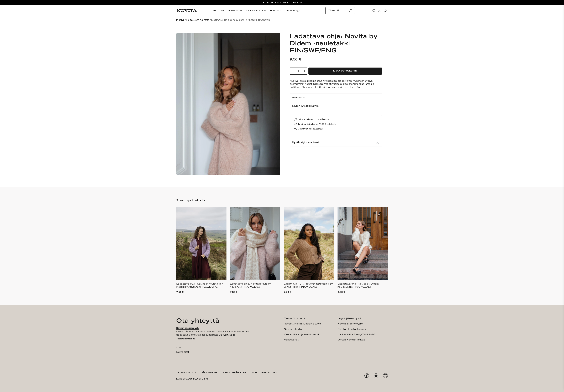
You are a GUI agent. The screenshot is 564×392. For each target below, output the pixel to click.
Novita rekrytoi (293, 329)
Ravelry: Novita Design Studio (302, 323)
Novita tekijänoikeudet (235, 372)
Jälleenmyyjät (293, 10)
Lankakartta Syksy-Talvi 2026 (356, 334)
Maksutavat (291, 339)
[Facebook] (366, 375)
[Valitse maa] (373, 10)
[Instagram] (385, 375)
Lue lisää (355, 87)
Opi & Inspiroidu (256, 10)
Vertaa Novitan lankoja (351, 339)
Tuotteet (218, 10)
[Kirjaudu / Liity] (379, 10)
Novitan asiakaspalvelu (187, 328)
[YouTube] (376, 375)
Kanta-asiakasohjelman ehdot (192, 378)
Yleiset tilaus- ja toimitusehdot (303, 334)
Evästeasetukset (209, 372)
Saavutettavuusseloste (265, 372)
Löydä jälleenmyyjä (349, 318)
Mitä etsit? (333, 10)
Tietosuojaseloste (186, 372)
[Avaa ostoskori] (385, 10)
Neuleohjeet (235, 10)
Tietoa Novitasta (294, 318)
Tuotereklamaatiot (185, 339)
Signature (275, 10)
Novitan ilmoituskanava (352, 329)
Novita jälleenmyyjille (350, 323)
